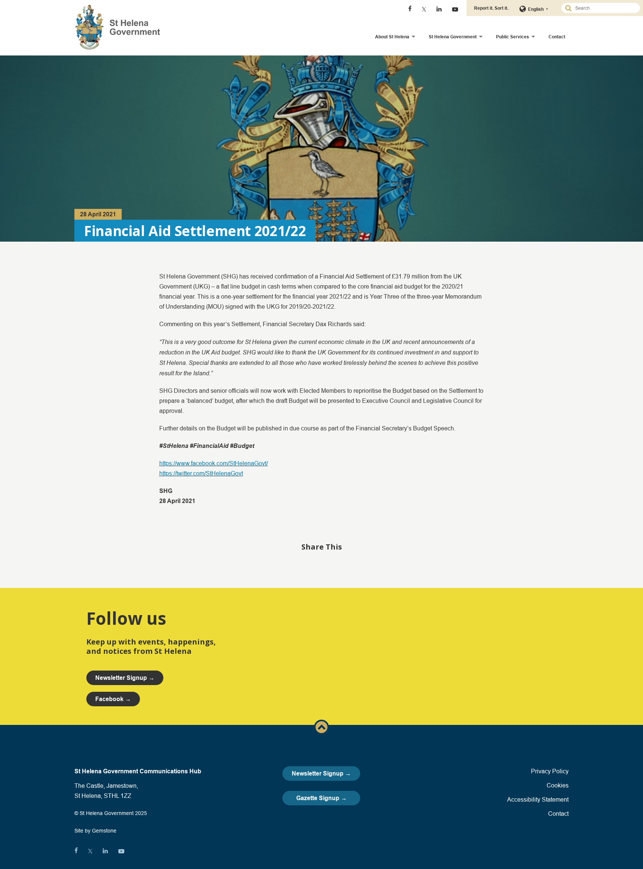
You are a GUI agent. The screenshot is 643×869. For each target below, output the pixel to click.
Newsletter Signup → (321, 773)
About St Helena (392, 36)
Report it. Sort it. (491, 8)
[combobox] (604, 8)
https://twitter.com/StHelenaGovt (201, 473)
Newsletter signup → (124, 677)
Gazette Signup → (321, 798)
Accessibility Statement (538, 799)
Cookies (558, 785)
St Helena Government (453, 36)
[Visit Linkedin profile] (439, 9)
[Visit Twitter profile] (424, 9)
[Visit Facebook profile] (410, 9)
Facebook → (113, 699)
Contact (556, 36)
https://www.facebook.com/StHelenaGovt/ (213, 463)
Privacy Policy (550, 771)
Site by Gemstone (95, 831)
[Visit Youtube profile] (455, 9)
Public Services (512, 36)
